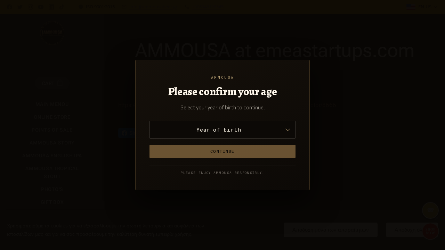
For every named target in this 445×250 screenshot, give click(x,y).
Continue (222, 151)
